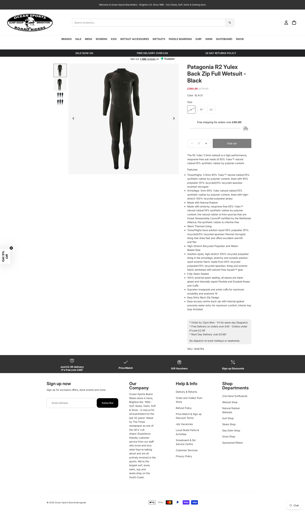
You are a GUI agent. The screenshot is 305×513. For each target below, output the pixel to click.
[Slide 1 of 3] (60, 70)
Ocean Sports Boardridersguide (70, 502)
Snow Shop (228, 436)
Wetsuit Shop (230, 402)
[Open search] (153, 22)
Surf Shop (228, 418)
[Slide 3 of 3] (60, 98)
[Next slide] (175, 119)
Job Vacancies (184, 424)
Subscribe (107, 402)
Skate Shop (229, 424)
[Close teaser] (11, 248)
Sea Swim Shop (231, 430)
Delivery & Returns (186, 391)
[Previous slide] (72, 119)
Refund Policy (184, 407)
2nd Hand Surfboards (234, 395)
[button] (5, 256)
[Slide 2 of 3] (60, 84)
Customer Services (187, 450)
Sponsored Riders (232, 442)
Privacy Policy (184, 456)
